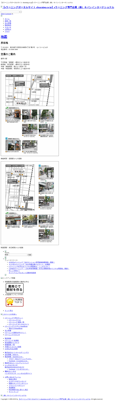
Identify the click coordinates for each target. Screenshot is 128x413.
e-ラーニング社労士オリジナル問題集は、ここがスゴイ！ (29, 266)
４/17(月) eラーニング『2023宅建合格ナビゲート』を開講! (29, 264)
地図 (4, 37)
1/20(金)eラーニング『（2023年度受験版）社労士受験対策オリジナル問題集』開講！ (39, 268)
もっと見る (9, 310)
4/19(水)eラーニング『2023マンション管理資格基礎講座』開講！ (32, 262)
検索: (6, 255)
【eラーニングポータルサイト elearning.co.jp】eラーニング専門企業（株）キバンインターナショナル (54, 399)
